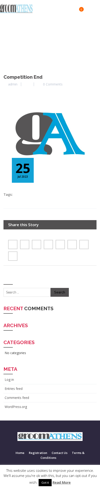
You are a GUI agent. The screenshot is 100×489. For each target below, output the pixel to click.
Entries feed (14, 388)
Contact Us (59, 453)
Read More (62, 482)
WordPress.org (16, 406)
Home (20, 453)
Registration (38, 453)
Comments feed (17, 397)
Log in (9, 379)
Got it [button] (45, 482)
